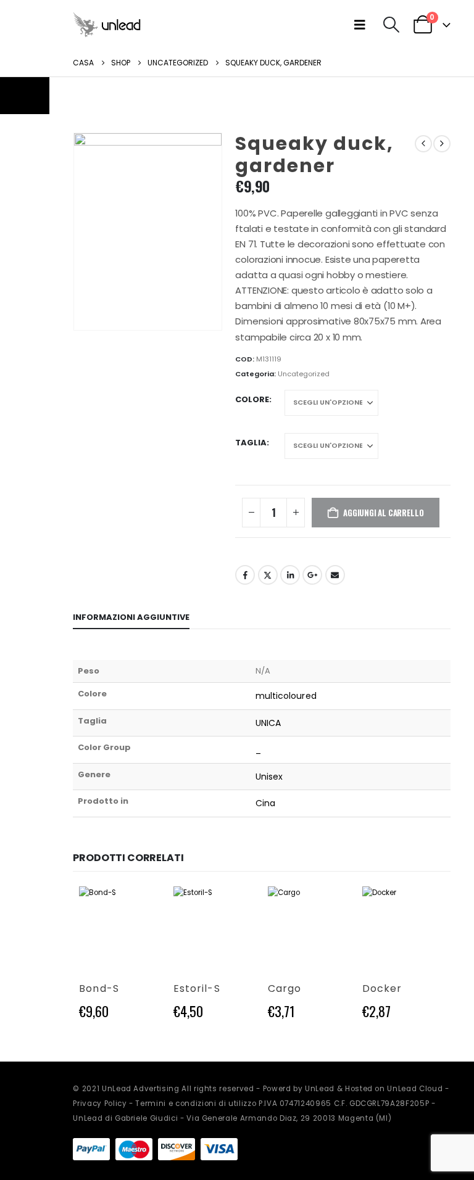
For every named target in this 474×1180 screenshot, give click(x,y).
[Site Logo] (107, 24)
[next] (442, 143)
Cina (265, 803)
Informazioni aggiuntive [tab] (131, 617)
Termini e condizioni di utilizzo (195, 1103)
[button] (363, 24)
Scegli (141, 907)
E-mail (335, 575)
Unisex (269, 776)
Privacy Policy (100, 1103)
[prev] (423, 143)
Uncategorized (304, 374)
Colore (252, 399)
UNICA (268, 723)
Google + (312, 575)
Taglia (251, 442)
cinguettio (268, 575)
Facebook (245, 575)
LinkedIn (290, 575)
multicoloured (286, 696)
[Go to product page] (120, 927)
